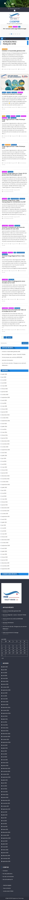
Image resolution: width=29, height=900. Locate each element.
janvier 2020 (5, 560)
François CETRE (14, 69)
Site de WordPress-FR (8, 879)
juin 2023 (4, 458)
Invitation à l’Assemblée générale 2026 (13, 51)
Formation (4, 117)
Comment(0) (22, 69)
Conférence (14, 92)
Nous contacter (7, 888)
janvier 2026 (5, 391)
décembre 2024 (6, 415)
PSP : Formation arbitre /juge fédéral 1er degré (14, 28)
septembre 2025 (6, 397)
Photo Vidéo (13, 117)
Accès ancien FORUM (8, 891)
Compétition (4, 225)
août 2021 (4, 519)
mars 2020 (4, 554)
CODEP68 (14, 21)
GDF (9, 117)
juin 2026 (4, 377)
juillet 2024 (4, 426)
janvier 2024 (5, 438)
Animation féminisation (7, 360)
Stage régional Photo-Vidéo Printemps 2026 (13, 120)
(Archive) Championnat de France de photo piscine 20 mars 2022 (13, 228)
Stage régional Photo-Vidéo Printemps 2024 (13, 147)
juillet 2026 (4, 374)
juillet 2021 (4, 522)
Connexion (5, 870)
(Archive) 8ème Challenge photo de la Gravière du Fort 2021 (13, 282)
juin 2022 (4, 490)
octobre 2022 (5, 481)
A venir (10, 26)
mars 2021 (4, 534)
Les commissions (14, 198)
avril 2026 (4, 383)
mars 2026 (4, 386)
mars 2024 (4, 432)
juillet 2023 (4, 455)
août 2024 (4, 423)
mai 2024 (4, 429)
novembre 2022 (5, 478)
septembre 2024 (6, 420)
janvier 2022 (5, 505)
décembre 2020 (6, 539)
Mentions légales (7, 885)
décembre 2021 (5, 507)
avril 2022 (4, 496)
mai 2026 (4, 380)
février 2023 (4, 470)
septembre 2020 (6, 545)
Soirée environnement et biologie (12, 94)
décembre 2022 (5, 476)
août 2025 (4, 400)
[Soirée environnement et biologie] (14, 82)
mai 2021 (4, 528)
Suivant (9, 337)
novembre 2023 (5, 444)
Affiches (4, 92)
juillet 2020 (4, 551)
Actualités (15, 26)
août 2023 (4, 452)
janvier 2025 (5, 412)
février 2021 (4, 537)
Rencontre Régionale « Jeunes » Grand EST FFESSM (13, 354)
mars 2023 (4, 467)
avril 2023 (4, 464)
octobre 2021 (5, 513)
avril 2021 (4, 531)
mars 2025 (4, 406)
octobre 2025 (5, 394)
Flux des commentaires (8, 876)
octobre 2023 (5, 447)
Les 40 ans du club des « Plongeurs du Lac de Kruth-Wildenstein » (14, 364)
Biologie (8, 92)
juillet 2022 (4, 487)
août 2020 (4, 548)
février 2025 (4, 409)
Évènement (20, 92)
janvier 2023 (5, 473)
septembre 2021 (5, 516)
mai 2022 (4, 493)
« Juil (2, 658)
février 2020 (5, 557)
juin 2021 (4, 525)
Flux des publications (7, 873)
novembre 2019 (5, 566)
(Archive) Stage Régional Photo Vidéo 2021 (13, 256)
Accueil (8, 116)
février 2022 (4, 502)
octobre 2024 (5, 417)
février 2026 (5, 388)
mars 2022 (4, 499)
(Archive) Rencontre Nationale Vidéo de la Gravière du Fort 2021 (14, 310)
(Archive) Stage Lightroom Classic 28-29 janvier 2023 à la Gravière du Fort (14, 174)
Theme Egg (20, 898)
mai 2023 (4, 461)
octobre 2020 (5, 542)
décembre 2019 (5, 563)
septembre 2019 (6, 568)
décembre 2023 (5, 441)
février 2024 (5, 435)
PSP (19, 26)
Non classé (4, 49)
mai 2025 (4, 403)
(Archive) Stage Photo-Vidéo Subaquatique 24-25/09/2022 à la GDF (14, 201)
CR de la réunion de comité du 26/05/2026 (12, 357)
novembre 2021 (5, 510)
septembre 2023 (6, 449)
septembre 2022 (6, 484)
